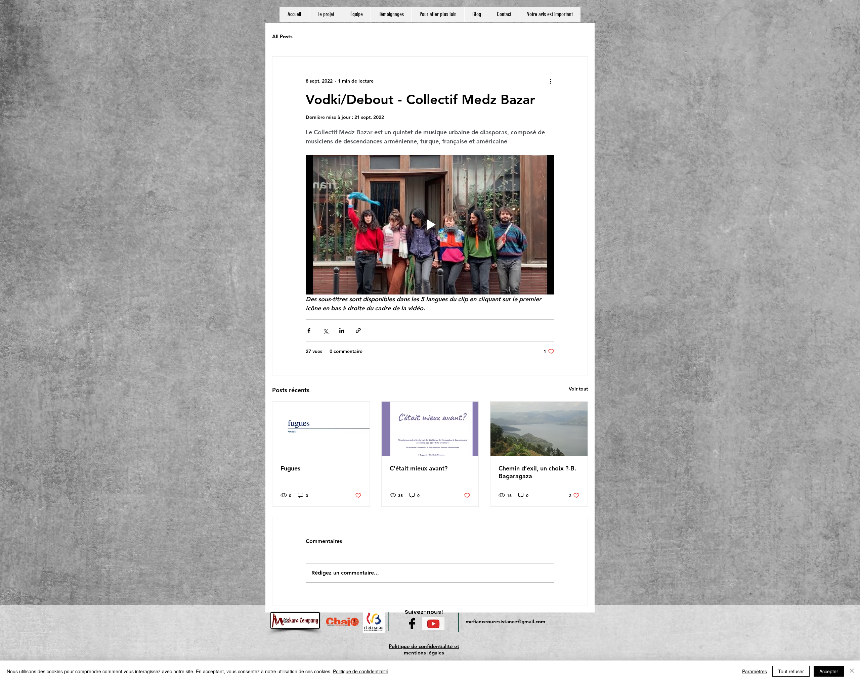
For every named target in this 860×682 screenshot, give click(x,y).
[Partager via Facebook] (309, 330)
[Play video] (430, 224)
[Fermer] (852, 671)
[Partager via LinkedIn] (342, 330)
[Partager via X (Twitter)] (325, 330)
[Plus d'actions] (550, 81)
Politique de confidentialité (360, 671)
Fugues (290, 468)
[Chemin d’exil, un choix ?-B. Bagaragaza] (539, 429)
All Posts (282, 36)
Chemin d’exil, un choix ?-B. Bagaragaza (537, 472)
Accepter (828, 671)
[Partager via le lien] (358, 330)
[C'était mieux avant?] (430, 429)
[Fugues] (321, 429)
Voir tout (578, 389)
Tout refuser (791, 671)
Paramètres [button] (754, 671)
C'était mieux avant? (418, 468)
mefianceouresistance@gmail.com (505, 621)
